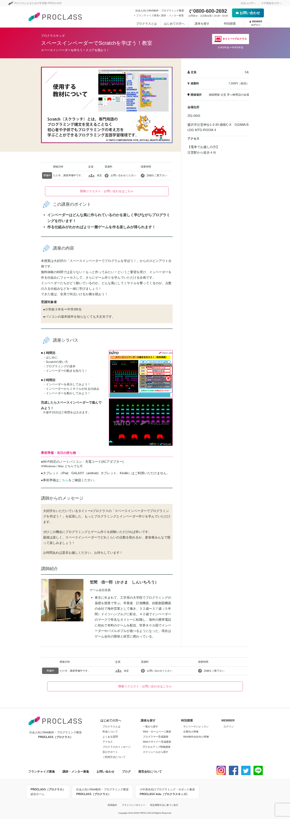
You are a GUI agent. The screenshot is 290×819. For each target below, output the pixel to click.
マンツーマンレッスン (196, 726)
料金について (110, 731)
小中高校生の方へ (271, 3)
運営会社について (150, 771)
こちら (63, 480)
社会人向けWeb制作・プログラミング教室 (102, 792)
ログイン (229, 726)
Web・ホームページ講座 (157, 731)
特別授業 (230, 23)
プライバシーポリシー (133, 805)
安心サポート (110, 752)
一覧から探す (150, 726)
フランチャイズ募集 (147, 15)
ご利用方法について (114, 757)
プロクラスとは (146, 23)
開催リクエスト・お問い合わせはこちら (107, 191)
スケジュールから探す (155, 752)
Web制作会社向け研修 (196, 736)
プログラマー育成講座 (155, 736)
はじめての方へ (174, 23)
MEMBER (256, 23)
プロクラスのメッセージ (117, 746)
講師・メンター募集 (172, 15)
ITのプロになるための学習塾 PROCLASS (38, 3)
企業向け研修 (190, 731)
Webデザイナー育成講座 (157, 741)
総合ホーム (48, 792)
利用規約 (112, 805)
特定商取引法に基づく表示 (164, 805)
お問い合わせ (250, 13)
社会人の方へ (248, 3)
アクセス (108, 741)
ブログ (126, 771)
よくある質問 (110, 736)
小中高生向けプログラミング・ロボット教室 (167, 792)
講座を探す (202, 23)
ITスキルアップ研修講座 (156, 746)
